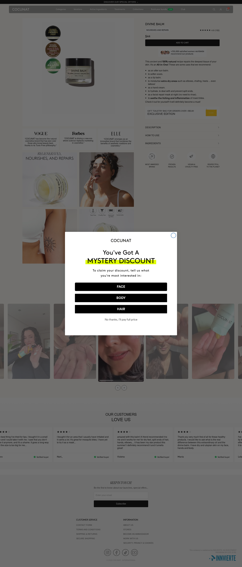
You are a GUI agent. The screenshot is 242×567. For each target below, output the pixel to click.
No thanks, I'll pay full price (121, 320)
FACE (121, 286)
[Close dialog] (173, 235)
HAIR (121, 309)
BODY (121, 298)
